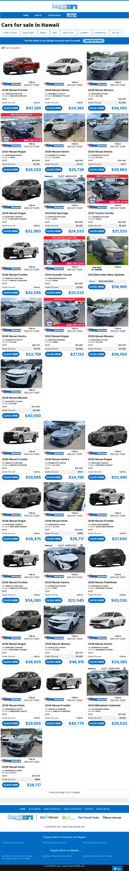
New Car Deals (52, 809)
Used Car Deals (73, 809)
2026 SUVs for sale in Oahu (13, 842)
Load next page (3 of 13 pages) (64, 792)
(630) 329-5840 (106, 281)
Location (84, 32)
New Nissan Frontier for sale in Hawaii (17, 856)
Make (43, 32)
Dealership (100, 32)
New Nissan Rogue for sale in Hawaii (57, 856)
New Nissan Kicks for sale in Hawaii (16, 858)
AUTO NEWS (35, 809)
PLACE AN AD (54, 15)
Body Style (28, 32)
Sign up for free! (93, 41)
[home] (64, 7)
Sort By (116, 32)
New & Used (10, 32)
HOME (26, 15)
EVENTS (89, 809)
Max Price (68, 32)
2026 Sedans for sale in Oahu (94, 842)
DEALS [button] (38, 15)
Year (54, 32)
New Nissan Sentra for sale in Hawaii (97, 856)
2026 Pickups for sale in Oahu (54, 842)
